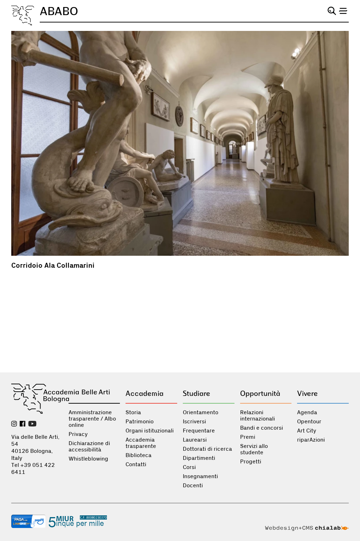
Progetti (250, 461)
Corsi (189, 467)
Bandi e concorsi (261, 428)
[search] (332, 11)
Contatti (136, 464)
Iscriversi (194, 421)
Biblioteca (139, 455)
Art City (306, 431)
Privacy (78, 434)
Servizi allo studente (254, 449)
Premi (247, 437)
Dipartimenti (199, 458)
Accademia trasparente (141, 443)
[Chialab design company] (307, 529)
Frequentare (199, 431)
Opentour (309, 421)
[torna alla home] (22, 15)
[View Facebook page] (22, 424)
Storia (133, 412)
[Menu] (343, 11)
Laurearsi (195, 440)
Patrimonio (140, 421)
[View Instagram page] (14, 424)
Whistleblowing (88, 459)
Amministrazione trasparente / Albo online (92, 418)
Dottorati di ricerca (207, 449)
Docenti (193, 485)
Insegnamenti (200, 476)
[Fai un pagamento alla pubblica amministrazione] (28, 522)
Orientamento (200, 412)
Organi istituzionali (150, 431)
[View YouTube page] (32, 424)
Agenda (307, 412)
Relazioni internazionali (257, 415)
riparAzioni (311, 440)
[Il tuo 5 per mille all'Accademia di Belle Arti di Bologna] (78, 522)
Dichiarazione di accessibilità (89, 446)
